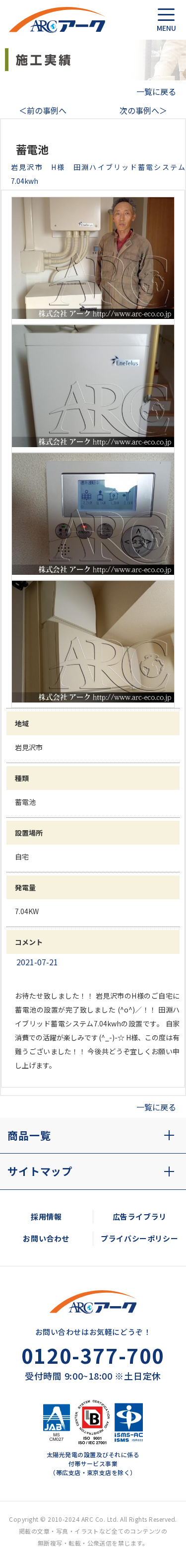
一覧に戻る (156, 91)
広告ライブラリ (140, 1216)
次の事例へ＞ (143, 110)
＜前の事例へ (42, 110)
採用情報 (46, 1216)
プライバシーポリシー (139, 1238)
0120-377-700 (93, 1355)
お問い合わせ (46, 1238)
